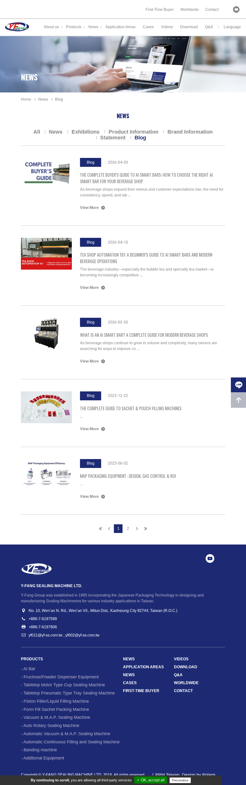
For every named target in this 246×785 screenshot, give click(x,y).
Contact (212, 9)
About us (51, 27)
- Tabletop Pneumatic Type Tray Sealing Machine (68, 693)
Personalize (180, 780)
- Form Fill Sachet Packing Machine (55, 709)
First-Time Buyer (160, 9)
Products (73, 27)
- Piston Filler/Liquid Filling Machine (55, 701)
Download (189, 27)
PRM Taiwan (167, 774)
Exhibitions (86, 132)
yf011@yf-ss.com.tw (45, 635)
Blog (140, 138)
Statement (113, 138)
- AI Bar (28, 668)
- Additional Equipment (42, 758)
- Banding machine (39, 749)
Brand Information (190, 132)
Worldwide (189, 9)
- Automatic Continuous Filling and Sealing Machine (70, 742)
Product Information (134, 132)
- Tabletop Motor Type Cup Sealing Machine (63, 684)
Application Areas (120, 27)
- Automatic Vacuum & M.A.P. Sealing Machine (65, 733)
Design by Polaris (198, 774)
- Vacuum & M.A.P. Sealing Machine (55, 717)
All (36, 132)
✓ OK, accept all (151, 780)
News (93, 27)
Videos (167, 27)
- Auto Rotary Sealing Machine (50, 725)
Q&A (209, 27)
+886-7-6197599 (43, 619)
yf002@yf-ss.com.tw (82, 635)
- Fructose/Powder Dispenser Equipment (60, 677)
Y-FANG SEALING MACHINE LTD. (72, 775)
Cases (148, 27)
